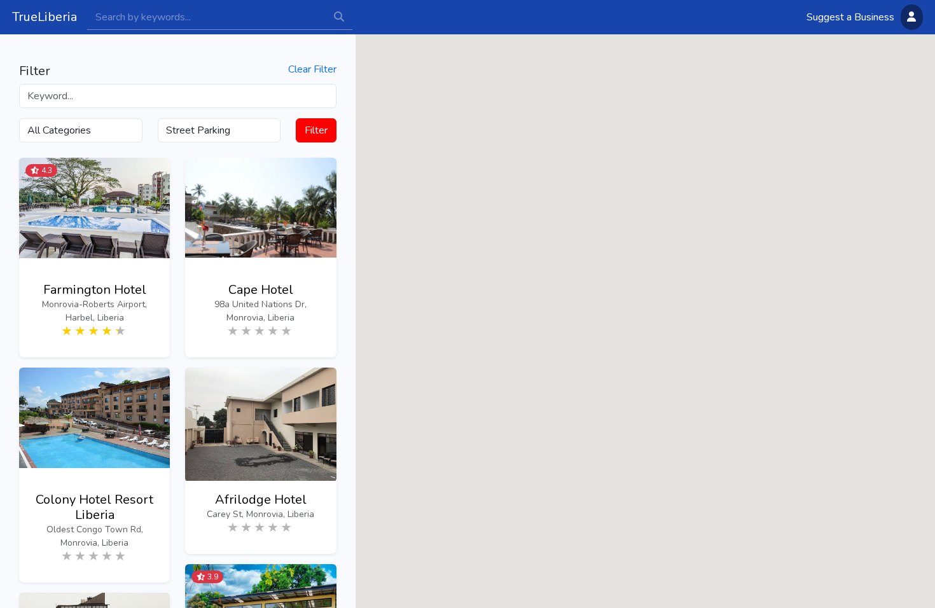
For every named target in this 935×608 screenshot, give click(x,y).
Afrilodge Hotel (261, 500)
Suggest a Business (850, 17)
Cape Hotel (260, 290)
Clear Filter (312, 70)
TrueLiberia (44, 16)
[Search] (206, 17)
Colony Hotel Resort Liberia (94, 507)
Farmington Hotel (94, 290)
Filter (316, 130)
